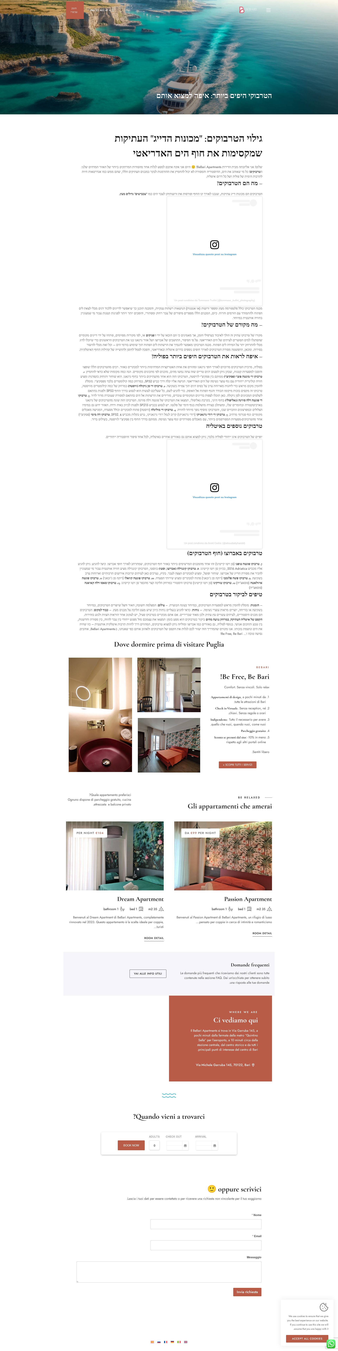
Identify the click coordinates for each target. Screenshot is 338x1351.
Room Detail (154, 938)
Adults (154, 1136)
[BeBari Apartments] (249, 10)
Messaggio (254, 1257)
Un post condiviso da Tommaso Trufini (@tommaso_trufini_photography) (214, 300)
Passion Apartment (248, 899)
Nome (256, 1215)
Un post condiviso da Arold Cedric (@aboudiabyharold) (214, 543)
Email (256, 1236)
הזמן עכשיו (74, 10)
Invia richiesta (247, 1292)
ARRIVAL (201, 1136)
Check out (174, 1136)
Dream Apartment (140, 899)
